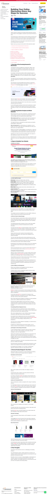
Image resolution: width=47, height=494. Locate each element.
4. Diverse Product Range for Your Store (18, 60)
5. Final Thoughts (2, 18)
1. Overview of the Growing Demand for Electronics (19, 45)
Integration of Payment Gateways (16, 55)
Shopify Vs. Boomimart (27, 492)
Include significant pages (15, 52)
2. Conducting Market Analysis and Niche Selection (20, 47)
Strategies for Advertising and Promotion (18, 58)
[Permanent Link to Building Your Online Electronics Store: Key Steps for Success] (24, 30)
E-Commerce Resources (35, 3)
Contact (15, 491)
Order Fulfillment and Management (17, 56)
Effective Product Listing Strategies (17, 53)
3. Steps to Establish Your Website (17, 49)
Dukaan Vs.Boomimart (27, 493)
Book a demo (35, 490)
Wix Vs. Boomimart (26, 491)
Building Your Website (14, 51)
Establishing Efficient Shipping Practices (18, 57)
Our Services (25, 3)
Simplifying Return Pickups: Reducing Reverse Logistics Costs (42, 18)
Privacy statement (16, 492)
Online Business (41, 50)
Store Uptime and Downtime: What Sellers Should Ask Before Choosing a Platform (42, 36)
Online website (13, 6)
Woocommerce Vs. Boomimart (28, 490)
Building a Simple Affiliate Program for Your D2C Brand (42, 52)
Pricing (29, 3)
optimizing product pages (30, 248)
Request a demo (43, 3)
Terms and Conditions (17, 493)
